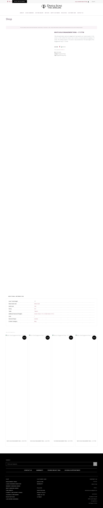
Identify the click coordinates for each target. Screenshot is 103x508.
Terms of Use (41, 494)
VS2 (35, 308)
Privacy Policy (41, 492)
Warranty (39, 470)
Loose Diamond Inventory (13, 483)
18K (35, 306)
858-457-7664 (94, 484)
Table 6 (36, 311)
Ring (65, 55)
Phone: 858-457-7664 (53, 470)
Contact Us (28, 470)
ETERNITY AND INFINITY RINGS (14, 492)
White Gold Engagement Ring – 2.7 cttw (86, 441)
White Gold (37, 303)
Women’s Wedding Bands (13, 486)
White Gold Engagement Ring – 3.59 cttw (16, 441)
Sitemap (39, 497)
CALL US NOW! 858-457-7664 (81, 1)
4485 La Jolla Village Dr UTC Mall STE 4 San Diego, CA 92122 (92, 501)
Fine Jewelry (9, 490)
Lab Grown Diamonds (12, 499)
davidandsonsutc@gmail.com (91, 490)
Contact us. (63, 49)
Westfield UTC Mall (93, 496)
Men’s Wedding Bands (12, 488)
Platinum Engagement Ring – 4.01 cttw (63, 441)
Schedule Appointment (72, 470)
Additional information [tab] (16, 296)
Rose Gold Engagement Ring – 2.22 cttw (39, 441)
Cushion (36, 318)
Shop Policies (41, 490)
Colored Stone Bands (12, 494)
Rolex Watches (10, 496)
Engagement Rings (62, 53)
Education (40, 481)
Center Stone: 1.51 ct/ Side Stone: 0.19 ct (44, 313)
